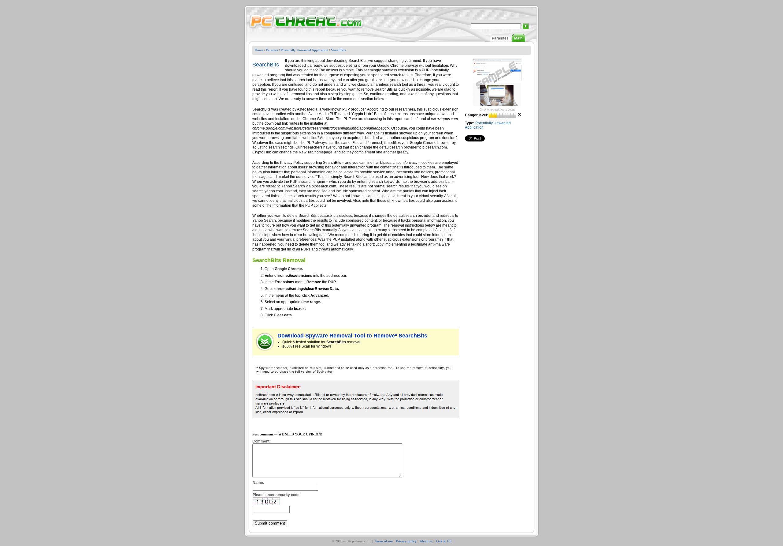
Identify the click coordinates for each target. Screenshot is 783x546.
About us (426, 541)
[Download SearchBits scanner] (265, 342)
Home (259, 50)
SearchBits (338, 50)
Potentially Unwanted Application (304, 50)
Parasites (500, 38)
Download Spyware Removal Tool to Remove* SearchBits (352, 336)
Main (518, 38)
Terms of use (384, 541)
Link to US (443, 541)
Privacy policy (406, 541)
